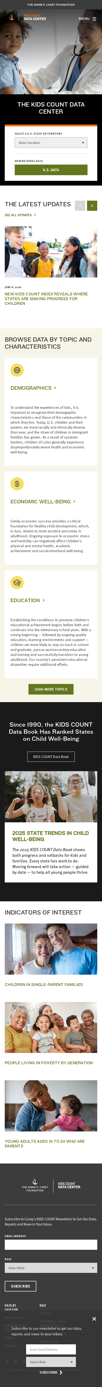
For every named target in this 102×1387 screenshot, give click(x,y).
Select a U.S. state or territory (38, 133)
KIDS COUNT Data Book (51, 756)
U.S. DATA (51, 169)
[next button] (92, 206)
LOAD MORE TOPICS (51, 689)
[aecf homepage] (12, 17)
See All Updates (18, 214)
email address (15, 1236)
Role (8, 1259)
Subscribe (20, 1286)
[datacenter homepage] (35, 17)
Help (43, 1305)
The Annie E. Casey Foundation (51, 4)
